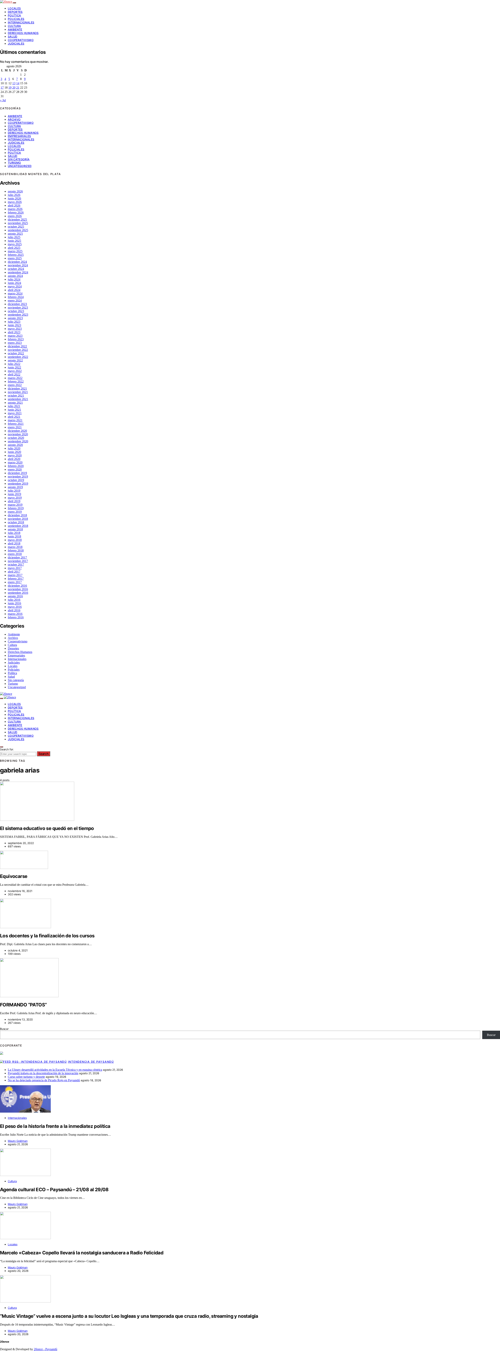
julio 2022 (14, 364)
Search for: (7, 749)
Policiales (16, 19)
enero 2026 (15, 216)
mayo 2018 (15, 540)
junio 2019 (14, 494)
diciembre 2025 (17, 219)
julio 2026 (14, 195)
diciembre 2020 (17, 430)
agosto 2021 (15, 402)
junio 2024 (14, 283)
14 (17, 83)
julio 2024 (14, 279)
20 (13, 87)
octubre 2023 (16, 311)
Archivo (14, 119)
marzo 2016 (15, 613)
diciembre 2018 (17, 515)
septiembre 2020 (18, 441)
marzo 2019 (15, 504)
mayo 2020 (15, 455)
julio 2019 (14, 490)
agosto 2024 (15, 276)
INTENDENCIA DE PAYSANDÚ (91, 1061)
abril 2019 (14, 501)
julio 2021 (14, 406)
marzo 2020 (15, 462)
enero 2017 (15, 582)
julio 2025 (14, 237)
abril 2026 (14, 205)
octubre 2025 (16, 226)
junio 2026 (14, 198)
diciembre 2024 (17, 261)
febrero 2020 (16, 466)
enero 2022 (15, 385)
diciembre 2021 (17, 388)
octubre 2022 (16, 353)
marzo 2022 (15, 378)
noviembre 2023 (18, 307)
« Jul (3, 100)
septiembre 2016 (18, 592)
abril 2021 (14, 416)
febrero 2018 (16, 550)
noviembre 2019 (18, 476)
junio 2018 (14, 536)
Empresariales (19, 136)
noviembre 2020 (18, 434)
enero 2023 (15, 342)
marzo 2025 (15, 251)
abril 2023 (14, 332)
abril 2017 (14, 571)
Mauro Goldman (18, 1141)
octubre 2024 (16, 268)
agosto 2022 (15, 360)
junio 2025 (14, 240)
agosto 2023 (15, 318)
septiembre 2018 (18, 525)
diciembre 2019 (17, 473)
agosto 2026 (15, 191)
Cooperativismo (21, 40)
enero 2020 (15, 469)
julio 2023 (14, 321)
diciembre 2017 (17, 557)
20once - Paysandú (45, 1349)
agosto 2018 (15, 529)
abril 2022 (14, 374)
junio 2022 (14, 367)
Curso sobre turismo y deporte (26, 1076)
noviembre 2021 (18, 392)
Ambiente (15, 29)
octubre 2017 (16, 564)
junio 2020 (14, 452)
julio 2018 (14, 532)
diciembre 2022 (17, 346)
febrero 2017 (16, 578)
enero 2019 (15, 511)
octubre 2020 (16, 437)
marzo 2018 (15, 547)
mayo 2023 (15, 328)
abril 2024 (14, 290)
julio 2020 (14, 448)
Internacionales (21, 22)
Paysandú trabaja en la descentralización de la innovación (43, 1073)
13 (13, 83)
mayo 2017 (15, 568)
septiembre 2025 (18, 230)
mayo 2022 (15, 371)
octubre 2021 (16, 395)
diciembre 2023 (17, 304)
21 (17, 87)
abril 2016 (14, 610)
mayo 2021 (15, 413)
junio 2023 (14, 325)
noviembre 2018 (18, 518)
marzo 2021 (15, 420)
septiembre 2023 (18, 314)
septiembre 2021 (18, 399)
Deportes (15, 11)
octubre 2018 (16, 522)
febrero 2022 (16, 381)
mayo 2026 (15, 202)
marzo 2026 (15, 209)
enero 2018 (15, 554)
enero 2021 (15, 427)
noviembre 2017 (18, 561)
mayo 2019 (15, 497)
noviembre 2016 (18, 589)
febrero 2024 (16, 297)
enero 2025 (15, 258)
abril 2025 (14, 247)
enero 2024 (15, 300)
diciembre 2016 (17, 585)
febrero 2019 (16, 508)
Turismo (14, 162)
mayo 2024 (15, 286)
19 (10, 87)
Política (14, 15)
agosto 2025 (15, 233)
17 (2, 87)
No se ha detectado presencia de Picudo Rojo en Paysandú (44, 1080)
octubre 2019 (16, 480)
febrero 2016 (16, 617)
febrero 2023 (16, 339)
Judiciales (16, 43)
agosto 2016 (15, 596)
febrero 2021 (16, 423)
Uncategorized (20, 166)
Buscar (4, 1028)
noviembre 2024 (18, 265)
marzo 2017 (15, 575)
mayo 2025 (15, 244)
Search (43, 754)
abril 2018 (14, 543)
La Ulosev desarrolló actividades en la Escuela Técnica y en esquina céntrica (55, 1069)
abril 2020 (14, 459)
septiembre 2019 (18, 483)
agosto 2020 (15, 444)
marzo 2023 (15, 335)
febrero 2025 (16, 254)
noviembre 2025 (18, 223)
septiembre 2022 (18, 356)
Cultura (14, 26)
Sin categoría (19, 159)
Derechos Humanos (23, 33)
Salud (12, 36)
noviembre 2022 (18, 349)
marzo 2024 (15, 293)
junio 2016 (14, 603)
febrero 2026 (16, 212)
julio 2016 (14, 599)
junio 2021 (14, 409)
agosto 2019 (15, 487)
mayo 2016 (15, 606)
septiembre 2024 (18, 272)
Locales (14, 8)
